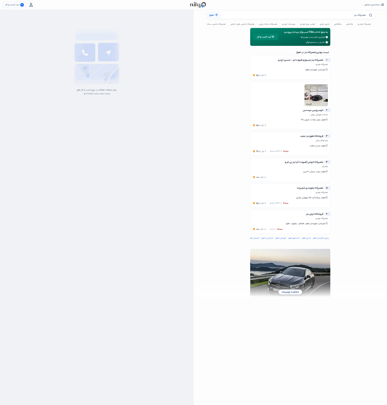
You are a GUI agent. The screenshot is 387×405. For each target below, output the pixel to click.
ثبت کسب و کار (14, 5)
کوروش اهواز (280, 238)
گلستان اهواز (254, 238)
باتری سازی (325, 24)
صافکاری (338, 24)
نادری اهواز (306, 238)
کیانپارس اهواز (267, 238)
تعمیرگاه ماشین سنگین (215, 24)
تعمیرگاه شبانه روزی (268, 24)
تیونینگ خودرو (288, 24)
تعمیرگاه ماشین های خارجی (242, 24)
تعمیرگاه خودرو (364, 24)
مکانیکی (349, 24)
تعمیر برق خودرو (307, 24)
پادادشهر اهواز (294, 238)
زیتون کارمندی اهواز (321, 238)
